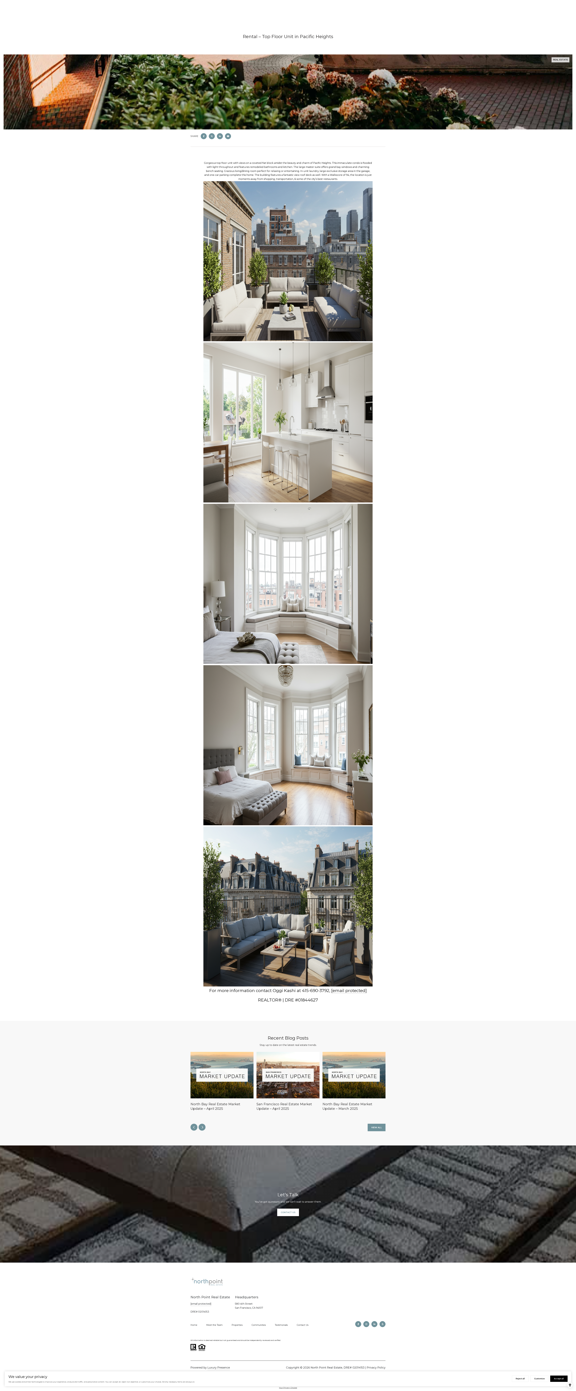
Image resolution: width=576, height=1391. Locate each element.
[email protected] (349, 990)
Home (193, 1325)
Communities (259, 1325)
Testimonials (281, 1325)
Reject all (520, 1379)
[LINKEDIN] (374, 1324)
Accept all (559, 1379)
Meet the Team (214, 1325)
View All (376, 1127)
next (202, 1127)
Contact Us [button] (288, 1212)
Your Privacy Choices (288, 1388)
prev (193, 1127)
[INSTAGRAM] (366, 1324)
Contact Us (302, 1325)
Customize (539, 1379)
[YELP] (383, 1324)
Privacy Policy (376, 1367)
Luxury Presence (218, 1367)
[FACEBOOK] (358, 1324)
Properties (237, 1325)
